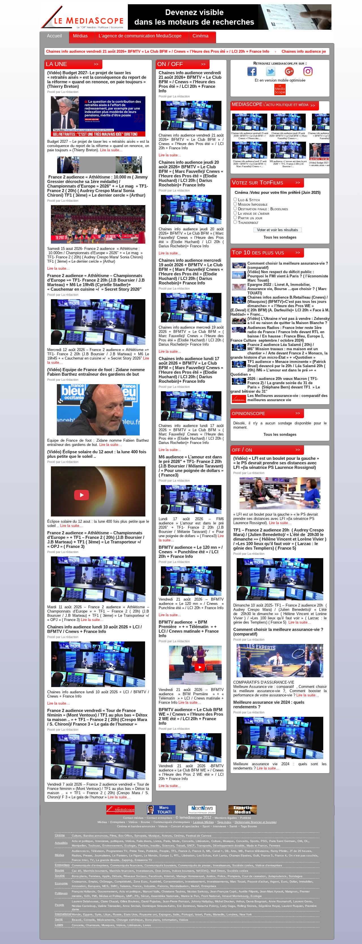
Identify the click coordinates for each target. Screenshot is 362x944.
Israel (198, 914)
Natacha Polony (207, 905)
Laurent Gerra (302, 901)
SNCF (191, 845)
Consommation (173, 881)
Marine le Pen (190, 896)
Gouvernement (107, 891)
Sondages (295, 876)
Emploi (93, 881)
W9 (240, 850)
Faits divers (144, 841)
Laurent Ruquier (292, 905)
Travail (180, 845)
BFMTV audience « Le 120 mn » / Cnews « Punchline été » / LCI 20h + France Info (191, 552)
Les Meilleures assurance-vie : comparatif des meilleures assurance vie (287, 398)
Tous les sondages (280, 237)
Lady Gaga (227, 905)
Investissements (217, 881)
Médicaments (105, 919)
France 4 (280, 855)
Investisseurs (221, 865)
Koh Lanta (220, 855)
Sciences (168, 845)
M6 (208, 850)
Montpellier (79, 845)
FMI (94, 896)
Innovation (79, 886)
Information (169, 919)
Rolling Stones (246, 905)
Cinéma (200, 35)
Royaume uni (148, 914)
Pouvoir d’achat (257, 881)
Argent (274, 881)
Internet (169, 876)
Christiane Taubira (173, 891)
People (164, 850)
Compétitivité (123, 881)
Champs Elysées (240, 855)
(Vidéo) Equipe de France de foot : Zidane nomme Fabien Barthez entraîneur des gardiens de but (96, 372)
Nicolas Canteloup (84, 905)
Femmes (274, 845)
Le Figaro (135, 855)
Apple (106, 876)
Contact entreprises (159, 817)
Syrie (98, 914)
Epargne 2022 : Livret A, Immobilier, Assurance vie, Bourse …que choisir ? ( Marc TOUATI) (287, 288)
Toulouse (94, 845)
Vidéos (132, 822)
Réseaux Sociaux (135, 876)
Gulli (256, 855)
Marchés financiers (121, 870)
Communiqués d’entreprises (90, 865)
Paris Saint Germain (282, 841)
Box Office (125, 835)
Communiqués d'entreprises (172, 822)
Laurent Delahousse (85, 901)
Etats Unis (130, 914)
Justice (210, 876)
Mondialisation (179, 886)
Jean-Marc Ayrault (271, 891)
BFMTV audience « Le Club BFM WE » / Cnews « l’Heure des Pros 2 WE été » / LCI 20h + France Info (191, 716)
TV (92, 860)
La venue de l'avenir (254, 213)
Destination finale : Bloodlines (263, 209)
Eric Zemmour (186, 905)
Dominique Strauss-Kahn (158, 905)
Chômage (106, 881)
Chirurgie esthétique (130, 919)
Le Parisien (119, 855)
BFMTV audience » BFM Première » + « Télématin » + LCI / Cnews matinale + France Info (189, 629)
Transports (204, 845)
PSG (264, 841)
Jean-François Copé (223, 891)
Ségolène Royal (268, 905)
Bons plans (79, 876)
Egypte (87, 914)
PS (137, 896)
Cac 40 (76, 870)
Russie (117, 914)
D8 (227, 850)
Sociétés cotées (242, 865)
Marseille (218, 914)
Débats (116, 876)
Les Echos (204, 855)
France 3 (198, 850)
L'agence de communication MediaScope (140, 35)
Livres (157, 841)
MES (105, 886)
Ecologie (130, 845)
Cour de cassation (254, 876)
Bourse (145, 822)
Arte (233, 850)
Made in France (257, 845)
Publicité (245, 817)
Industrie (149, 886)
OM (300, 841)
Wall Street (218, 870)
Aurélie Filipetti (248, 891)
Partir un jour (250, 218)
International (63, 913)
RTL (176, 855)
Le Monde (150, 855)
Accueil (54, 35)
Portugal (187, 914)
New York (246, 914)
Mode (176, 841)
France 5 (267, 855)
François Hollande (83, 891)
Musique (154, 835)
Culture (76, 835)
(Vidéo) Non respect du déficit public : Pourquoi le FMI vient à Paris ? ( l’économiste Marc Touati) (287, 276)
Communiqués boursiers (160, 865)
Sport (206, 826)
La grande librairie (107, 860)
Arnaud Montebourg (235, 896)
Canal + (217, 850)
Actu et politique (82, 841)
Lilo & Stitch (249, 200)
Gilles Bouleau (129, 901)
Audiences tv (80, 850)
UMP (129, 896)
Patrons (163, 886)
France (137, 886)
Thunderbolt (248, 222)
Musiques (108, 925)
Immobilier (305, 881)
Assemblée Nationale (165, 896)
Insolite (155, 845)
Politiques (61, 893)
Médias (80, 35)
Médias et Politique (111, 896)
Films (113, 835)
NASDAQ (202, 870)
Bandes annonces (95, 835)
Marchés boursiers (95, 870)
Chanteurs (92, 925)
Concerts (187, 841)
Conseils (89, 919)
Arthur (240, 901)
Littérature (202, 841)
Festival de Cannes (198, 835)
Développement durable (228, 845)
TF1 (173, 850)
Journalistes (102, 855)
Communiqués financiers (126, 865)
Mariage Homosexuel (190, 876)
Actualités (61, 842)
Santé (233, 826)
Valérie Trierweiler (109, 905)
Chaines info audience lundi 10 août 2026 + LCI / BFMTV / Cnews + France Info (94, 629)
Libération (188, 855)
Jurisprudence (277, 876)
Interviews (219, 826)
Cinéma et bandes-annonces (136, 826)
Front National (210, 896)
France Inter (80, 860)
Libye (107, 914)
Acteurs (167, 835)
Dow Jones (162, 870)
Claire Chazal (109, 901)
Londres (232, 914)
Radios (76, 855)
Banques (94, 886)
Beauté (76, 919)
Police (221, 876)
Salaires (125, 886)
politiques (117, 841)
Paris (166, 841)
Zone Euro (140, 881)
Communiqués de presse (194, 865)
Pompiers (234, 876)
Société (60, 875)
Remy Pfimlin (279, 850)
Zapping (127, 860)
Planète (143, 845)
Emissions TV (143, 860)
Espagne (165, 914)
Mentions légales (226, 817)
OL (306, 841)
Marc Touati (237, 881)
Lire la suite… (111, 150)
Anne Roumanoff (280, 901)
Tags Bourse (249, 826)
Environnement (112, 845)
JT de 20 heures (300, 850)
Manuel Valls (151, 891)
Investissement (195, 881)
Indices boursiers (183, 870)
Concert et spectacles (185, 826)
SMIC (114, 886)
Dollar (293, 881)
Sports (254, 841)
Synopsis (140, 835)
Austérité (155, 881)
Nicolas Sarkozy (197, 891)
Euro (284, 881)
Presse (87, 855)
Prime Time (137, 850)
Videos (162, 826)
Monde (76, 914)
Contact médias (133, 817)
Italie (176, 914)
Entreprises (117, 822)
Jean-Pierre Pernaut (176, 901)
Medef (195, 886)
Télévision (97, 850)
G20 (87, 896)
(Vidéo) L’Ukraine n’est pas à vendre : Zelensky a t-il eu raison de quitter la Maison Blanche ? (288, 320)
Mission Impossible (253, 204)
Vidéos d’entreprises (268, 865)
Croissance (79, 881)
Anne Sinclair (131, 905)
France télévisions (256, 850)
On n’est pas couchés (303, 855)
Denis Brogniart (256, 901)
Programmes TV (116, 850)
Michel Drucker (224, 901)
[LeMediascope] (82, 29)
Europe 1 (166, 855)
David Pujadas (150, 901)
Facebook (155, 876)
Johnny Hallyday (202, 901)
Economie (61, 883)
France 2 (184, 850)
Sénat (145, 896)
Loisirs (59, 924)
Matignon (291, 891)
